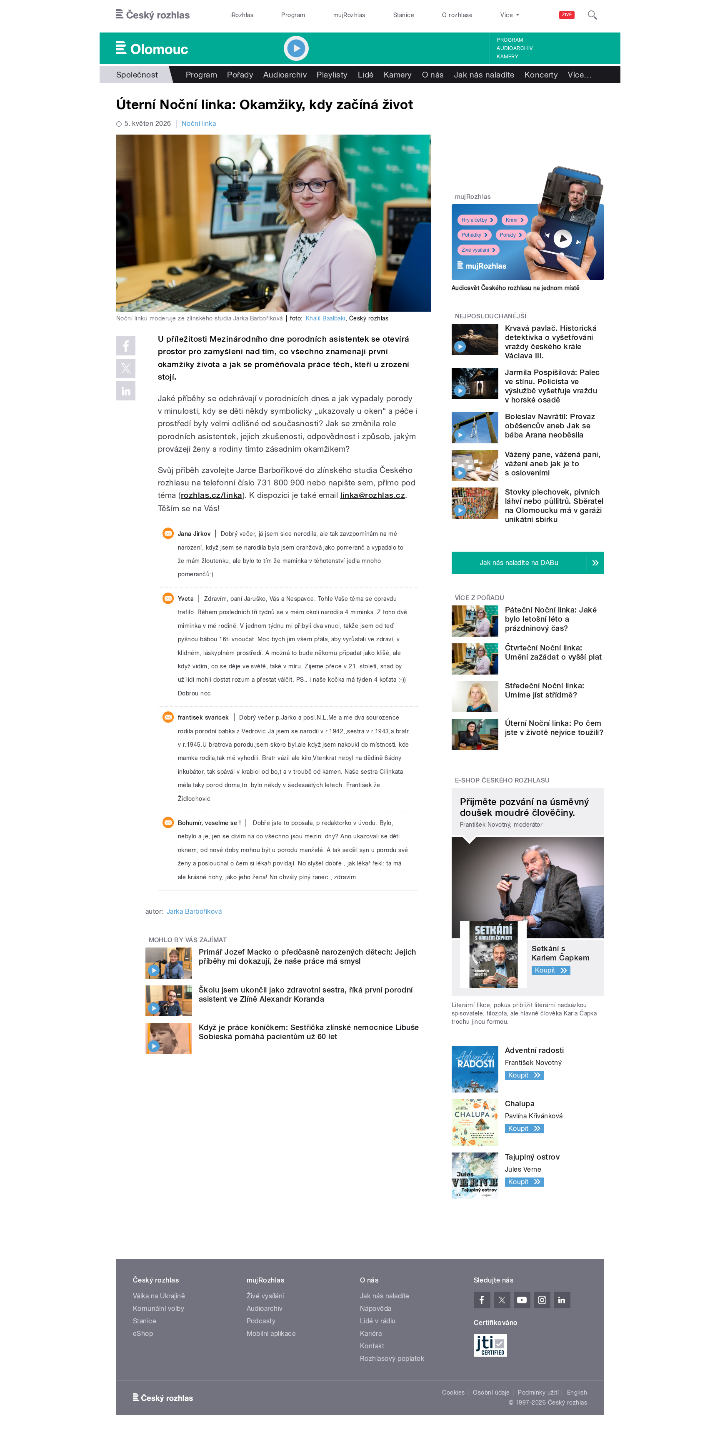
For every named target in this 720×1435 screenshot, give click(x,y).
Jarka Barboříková (194, 911)
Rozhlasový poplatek (392, 1358)
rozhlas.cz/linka (211, 495)
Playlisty (332, 74)
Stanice (403, 15)
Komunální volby (158, 1308)
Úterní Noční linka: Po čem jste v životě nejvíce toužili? (554, 728)
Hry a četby (474, 220)
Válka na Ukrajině (159, 1296)
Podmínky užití (538, 1392)
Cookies (453, 1392)
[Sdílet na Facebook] (125, 345)
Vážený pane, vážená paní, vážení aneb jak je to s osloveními (552, 463)
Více (580, 74)
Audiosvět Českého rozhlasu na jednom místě (516, 288)
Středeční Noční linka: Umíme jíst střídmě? (545, 690)
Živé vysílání (475, 250)
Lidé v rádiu (378, 1321)
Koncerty (541, 74)
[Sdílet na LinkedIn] (125, 390)
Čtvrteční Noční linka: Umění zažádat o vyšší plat (553, 652)
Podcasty (261, 1321)
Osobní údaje (491, 1392)
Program (293, 15)
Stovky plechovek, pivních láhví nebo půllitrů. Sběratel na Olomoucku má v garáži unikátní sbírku (554, 506)
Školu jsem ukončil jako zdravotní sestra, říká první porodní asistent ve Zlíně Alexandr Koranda (306, 994)
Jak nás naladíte (484, 74)
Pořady (240, 74)
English (577, 1392)
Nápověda (376, 1308)
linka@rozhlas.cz (372, 495)
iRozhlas (242, 15)
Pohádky (471, 235)
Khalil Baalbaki (325, 318)
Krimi (512, 220)
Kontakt (372, 1346)
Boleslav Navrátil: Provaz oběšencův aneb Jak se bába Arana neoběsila (550, 425)
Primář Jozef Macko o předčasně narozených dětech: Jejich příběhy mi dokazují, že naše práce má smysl (307, 956)
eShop (143, 1334)
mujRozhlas (349, 15)
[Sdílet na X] (125, 368)
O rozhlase (457, 15)
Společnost (137, 74)
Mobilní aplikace (271, 1334)
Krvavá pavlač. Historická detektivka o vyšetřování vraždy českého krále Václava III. (551, 342)
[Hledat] (592, 15)
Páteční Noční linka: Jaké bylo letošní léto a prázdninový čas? (551, 618)
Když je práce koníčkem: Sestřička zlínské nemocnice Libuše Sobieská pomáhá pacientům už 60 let (309, 1032)
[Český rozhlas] (153, 15)
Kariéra (371, 1334)
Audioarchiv (514, 48)
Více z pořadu (480, 598)
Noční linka (199, 124)
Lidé (366, 74)
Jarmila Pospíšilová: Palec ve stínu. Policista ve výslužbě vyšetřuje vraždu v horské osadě (552, 386)
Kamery (507, 57)
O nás (433, 74)
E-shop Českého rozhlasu (502, 780)
